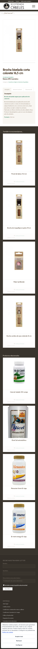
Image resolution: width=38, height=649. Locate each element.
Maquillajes (25, 82)
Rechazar (19, 640)
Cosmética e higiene (13, 82)
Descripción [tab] (7, 89)
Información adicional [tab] (17, 89)
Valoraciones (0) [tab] (28, 89)
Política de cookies (7, 632)
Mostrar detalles (11, 184)
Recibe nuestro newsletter (26, 1)
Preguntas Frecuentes (8, 618)
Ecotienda (20, 82)
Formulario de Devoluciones (10, 621)
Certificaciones (6, 607)
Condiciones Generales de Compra (11, 612)
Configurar (19, 645)
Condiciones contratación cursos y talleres (13, 610)
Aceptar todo (19, 636)
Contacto (17, 1)
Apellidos (5, 570)
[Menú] (32, 6)
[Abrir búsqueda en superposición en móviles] (19, 14)
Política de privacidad (8, 615)
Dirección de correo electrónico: (11, 578)
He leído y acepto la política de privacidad (16, 585)
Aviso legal (5, 604)
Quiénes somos (11, 1)
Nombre (5, 563)
